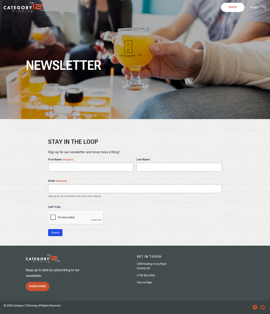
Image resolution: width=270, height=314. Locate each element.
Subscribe (37, 286)
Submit (55, 232)
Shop (233, 7)
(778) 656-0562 (146, 275)
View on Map (144, 282)
